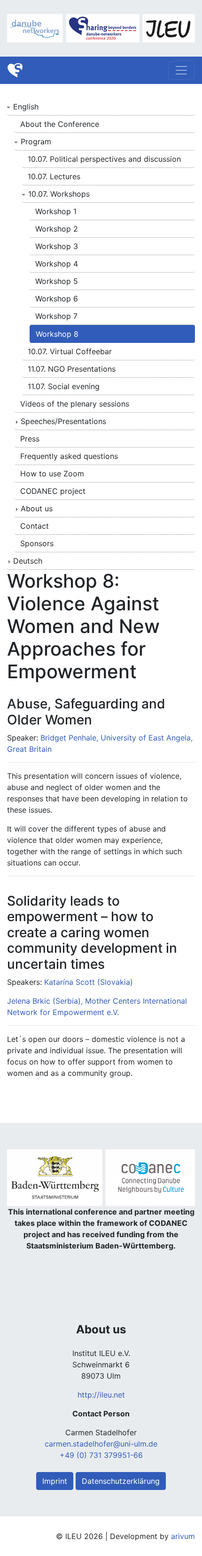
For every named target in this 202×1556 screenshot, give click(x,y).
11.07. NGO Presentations (72, 369)
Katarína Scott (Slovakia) (88, 982)
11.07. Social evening (64, 386)
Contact (34, 526)
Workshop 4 (56, 263)
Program (36, 141)
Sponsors (37, 543)
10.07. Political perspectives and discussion (104, 159)
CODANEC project (52, 491)
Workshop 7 (56, 316)
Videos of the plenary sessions (74, 403)
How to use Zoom (52, 473)
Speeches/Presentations (63, 421)
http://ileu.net (101, 1394)
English (26, 106)
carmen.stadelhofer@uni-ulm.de (101, 1443)
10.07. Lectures (54, 176)
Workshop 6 (56, 298)
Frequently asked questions (69, 456)
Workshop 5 (56, 281)
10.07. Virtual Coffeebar (70, 351)
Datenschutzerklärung (121, 1481)
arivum (183, 1536)
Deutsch (27, 561)
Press (29, 438)
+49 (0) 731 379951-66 (101, 1455)
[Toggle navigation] (181, 70)
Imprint (54, 1481)
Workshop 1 (56, 211)
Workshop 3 (56, 246)
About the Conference (59, 124)
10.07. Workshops (59, 194)
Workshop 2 (56, 228)
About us (37, 508)
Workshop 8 (57, 334)
